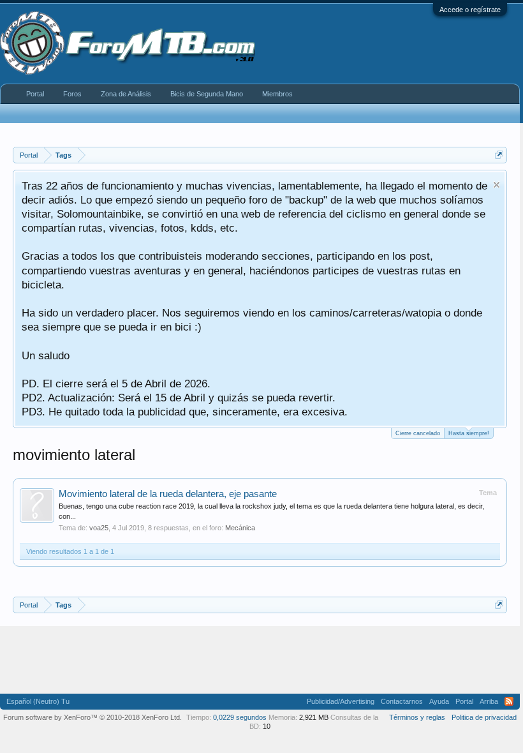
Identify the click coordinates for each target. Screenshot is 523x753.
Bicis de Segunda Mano (206, 94)
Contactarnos (402, 701)
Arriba (489, 701)
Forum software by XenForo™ (92, 717)
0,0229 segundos (240, 717)
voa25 (98, 528)
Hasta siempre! (468, 433)
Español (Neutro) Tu (38, 701)
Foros (72, 94)
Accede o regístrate (470, 9)
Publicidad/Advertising (340, 701)
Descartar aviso (496, 185)
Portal (35, 94)
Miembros (277, 94)
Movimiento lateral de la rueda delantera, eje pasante (168, 494)
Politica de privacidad (484, 717)
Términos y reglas (417, 717)
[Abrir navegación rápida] (499, 155)
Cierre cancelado (417, 433)
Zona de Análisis (126, 94)
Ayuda (439, 701)
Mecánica (240, 528)
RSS (509, 701)
